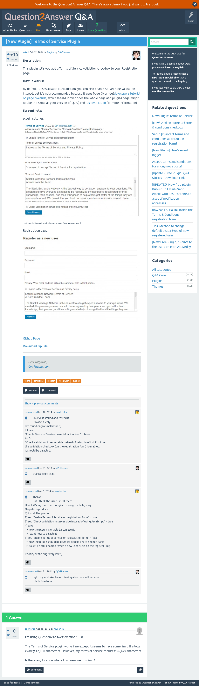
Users (80, 30)
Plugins (50, 52)
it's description (96, 102)
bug (180, 81)
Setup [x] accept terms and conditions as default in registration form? (170, 138)
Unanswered (53, 30)
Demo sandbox (31, 683)
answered (30, 628)
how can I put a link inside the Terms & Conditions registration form (172, 214)
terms (27, 381)
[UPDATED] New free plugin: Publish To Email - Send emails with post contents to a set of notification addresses (171, 194)
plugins (76, 381)
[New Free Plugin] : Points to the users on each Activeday (172, 244)
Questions (25, 30)
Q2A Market (188, 682)
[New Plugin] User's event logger (170, 152)
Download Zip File (35, 346)
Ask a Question (97, 30)
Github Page (31, 338)
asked (26, 52)
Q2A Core (159, 275)
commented (31, 412)
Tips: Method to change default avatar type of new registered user (170, 230)
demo (116, 4)
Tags (68, 30)
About (123, 30)
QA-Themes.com (39, 366)
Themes (157, 286)
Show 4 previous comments (41, 403)
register (51, 381)
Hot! (39, 30)
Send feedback (12, 683)
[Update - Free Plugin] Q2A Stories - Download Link (170, 175)
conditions (39, 381)
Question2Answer (163, 57)
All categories (161, 269)
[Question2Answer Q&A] (49, 16)
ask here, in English (172, 67)
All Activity (10, 30)
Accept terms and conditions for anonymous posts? (171, 164)
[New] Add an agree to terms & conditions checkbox (172, 125)
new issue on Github (164, 77)
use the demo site (163, 91)
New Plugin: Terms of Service (172, 116)
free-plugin (64, 381)
